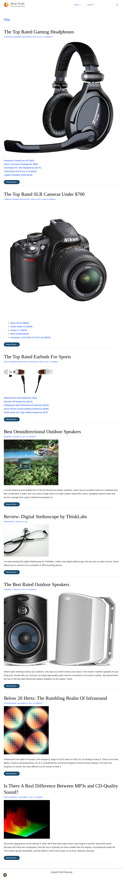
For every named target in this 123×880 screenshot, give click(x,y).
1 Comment (53, 362)
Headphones (27, 37)
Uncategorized (10, 703)
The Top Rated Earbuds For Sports (37, 356)
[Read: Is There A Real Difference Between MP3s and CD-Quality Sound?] (25, 819)
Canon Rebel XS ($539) (21, 326)
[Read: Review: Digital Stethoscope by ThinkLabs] (25, 540)
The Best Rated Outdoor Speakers (36, 584)
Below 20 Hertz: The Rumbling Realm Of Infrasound (55, 698)
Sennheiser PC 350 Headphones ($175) (22, 168)
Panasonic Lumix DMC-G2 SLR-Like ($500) (30, 337)
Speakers (8, 437)
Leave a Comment (49, 199)
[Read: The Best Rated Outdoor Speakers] (58, 629)
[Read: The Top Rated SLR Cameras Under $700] (58, 260)
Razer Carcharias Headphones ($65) (21, 164)
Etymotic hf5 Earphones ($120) (18, 401)
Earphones (22, 362)
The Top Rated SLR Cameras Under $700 (44, 194)
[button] (80, 5)
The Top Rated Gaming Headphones (39, 31)
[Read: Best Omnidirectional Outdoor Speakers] (29, 462)
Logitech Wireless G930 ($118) (18, 175)
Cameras (7, 199)
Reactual (18, 3)
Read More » (12, 182)
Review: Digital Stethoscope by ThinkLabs (45, 516)
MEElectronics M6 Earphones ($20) (20, 398)
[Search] (117, 5)
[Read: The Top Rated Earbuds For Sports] (27, 378)
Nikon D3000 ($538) (19, 334)
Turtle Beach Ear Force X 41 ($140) (20, 171)
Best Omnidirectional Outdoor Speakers (42, 431)
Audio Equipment (10, 362)
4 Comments (31, 589)
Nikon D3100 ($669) (19, 323)
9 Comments (38, 703)
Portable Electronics (21, 199)
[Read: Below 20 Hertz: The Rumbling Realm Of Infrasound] (25, 730)
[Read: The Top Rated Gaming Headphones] (58, 97)
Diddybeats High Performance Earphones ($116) (26, 405)
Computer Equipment (12, 37)
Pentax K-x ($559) (18, 330)
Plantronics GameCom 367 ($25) (19, 160)
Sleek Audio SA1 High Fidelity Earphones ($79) (26, 412)
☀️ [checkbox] (5, 875)
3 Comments (48, 37)
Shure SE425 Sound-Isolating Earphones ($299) (26, 409)
